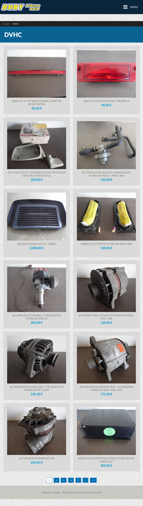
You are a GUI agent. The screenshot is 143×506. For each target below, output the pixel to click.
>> (93, 480)
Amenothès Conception (88, 492)
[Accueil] (20, 7)
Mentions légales (51, 492)
